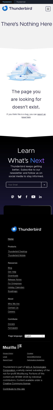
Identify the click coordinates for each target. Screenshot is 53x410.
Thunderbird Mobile (17, 255)
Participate (13, 328)
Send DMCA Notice (34, 357)
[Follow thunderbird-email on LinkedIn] (40, 197)
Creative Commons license (16, 383)
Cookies (30, 353)
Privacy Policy (8, 353)
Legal (5, 357)
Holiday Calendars (16, 287)
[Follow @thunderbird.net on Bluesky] (20, 197)
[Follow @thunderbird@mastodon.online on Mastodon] (13, 197)
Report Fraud (7, 360)
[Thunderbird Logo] (17, 8)
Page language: (15, 336)
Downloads (13, 275)
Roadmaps (12, 291)
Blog (10, 268)
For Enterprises (15, 283)
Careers (11, 311)
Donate (11, 324)
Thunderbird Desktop (17, 251)
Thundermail (20, 2)
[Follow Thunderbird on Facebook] (26, 197)
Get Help (12, 271)
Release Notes (15, 279)
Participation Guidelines (35, 360)
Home (11, 239)
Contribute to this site (14, 389)
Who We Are (13, 303)
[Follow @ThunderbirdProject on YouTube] (33, 197)
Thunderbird (6, 2)
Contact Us (13, 307)
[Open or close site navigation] (48, 8)
